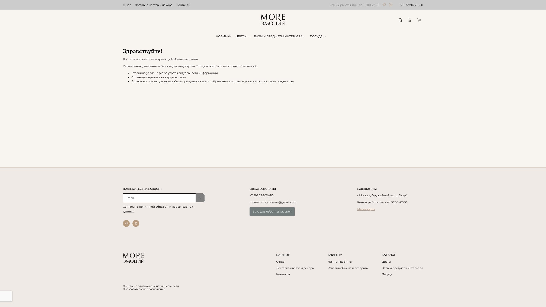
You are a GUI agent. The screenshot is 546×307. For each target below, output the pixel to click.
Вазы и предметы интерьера (402, 268)
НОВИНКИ (224, 36)
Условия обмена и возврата (348, 268)
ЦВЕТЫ (241, 36)
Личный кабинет (340, 261)
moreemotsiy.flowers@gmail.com (273, 202)
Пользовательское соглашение (144, 289)
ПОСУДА (316, 36)
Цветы (386, 261)
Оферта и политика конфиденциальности (151, 286)
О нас (127, 5)
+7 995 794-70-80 (411, 5)
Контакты (183, 5)
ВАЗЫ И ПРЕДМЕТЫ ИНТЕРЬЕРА (278, 36)
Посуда (387, 274)
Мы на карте (366, 209)
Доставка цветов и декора (154, 5)
